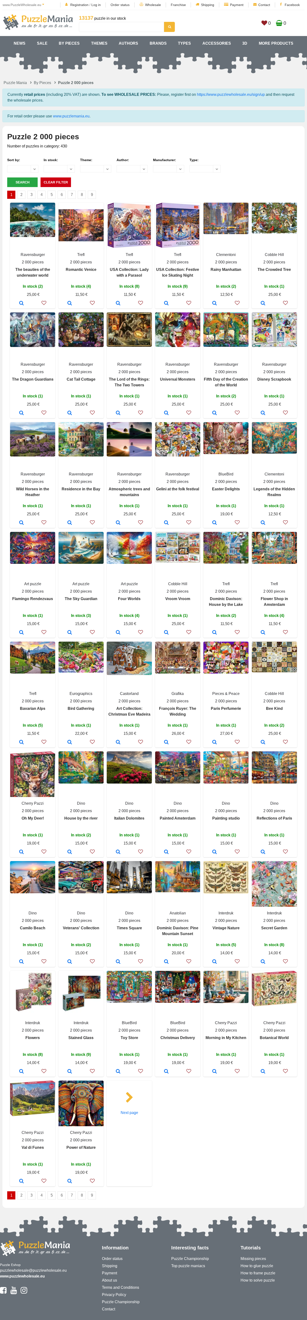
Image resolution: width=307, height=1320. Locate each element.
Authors (128, 43)
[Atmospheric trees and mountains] (118, 523)
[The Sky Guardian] (69, 633)
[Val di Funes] (21, 1181)
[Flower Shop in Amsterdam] (263, 633)
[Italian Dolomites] (118, 852)
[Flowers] (21, 1072)
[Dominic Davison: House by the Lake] (214, 633)
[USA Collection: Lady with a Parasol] (118, 303)
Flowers (32, 1038)
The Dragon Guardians (32, 379)
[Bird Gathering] (69, 742)
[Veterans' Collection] (69, 962)
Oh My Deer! (33, 818)
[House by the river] (69, 852)
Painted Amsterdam (177, 818)
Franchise (178, 5)
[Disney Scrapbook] (263, 413)
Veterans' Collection (81, 928)
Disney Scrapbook (274, 379)
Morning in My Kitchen (226, 1038)
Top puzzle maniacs (188, 1266)
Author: (123, 160)
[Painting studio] (214, 852)
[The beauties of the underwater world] (21, 303)
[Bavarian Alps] (21, 742)
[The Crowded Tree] (263, 303)
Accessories (216, 43)
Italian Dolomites (129, 818)
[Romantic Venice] (69, 303)
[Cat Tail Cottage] (69, 413)
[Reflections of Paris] (263, 852)
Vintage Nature (226, 928)
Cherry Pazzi (33, 803)
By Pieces (69, 43)
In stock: (51, 160)
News (19, 43)
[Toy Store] (118, 1072)
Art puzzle (32, 584)
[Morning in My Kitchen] (214, 1072)
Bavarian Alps (32, 708)
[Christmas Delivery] (166, 1072)
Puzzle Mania (15, 83)
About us (109, 1280)
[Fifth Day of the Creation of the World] (214, 413)
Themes (99, 43)
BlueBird (225, 474)
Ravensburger (33, 255)
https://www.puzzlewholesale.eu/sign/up (231, 94)
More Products (276, 43)
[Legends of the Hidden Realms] (263, 523)
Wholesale (153, 5)
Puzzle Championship (121, 1302)
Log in (96, 5)
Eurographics (81, 694)
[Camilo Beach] (21, 962)
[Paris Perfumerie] (214, 742)
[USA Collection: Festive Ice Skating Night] (166, 303)
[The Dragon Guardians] (21, 413)
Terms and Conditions (120, 1287)
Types (184, 43)
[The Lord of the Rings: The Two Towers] (118, 413)
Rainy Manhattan (226, 270)
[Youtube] (13, 1292)
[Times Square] (118, 962)
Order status (120, 5)
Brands (158, 43)
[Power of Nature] (69, 1181)
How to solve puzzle (258, 1280)
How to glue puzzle (257, 1266)
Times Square (129, 928)
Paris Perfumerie (226, 708)
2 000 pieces (33, 262)
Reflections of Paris (274, 818)
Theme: (86, 160)
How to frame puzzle (258, 1273)
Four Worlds (129, 599)
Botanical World (274, 1038)
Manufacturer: (164, 160)
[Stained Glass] (69, 1072)
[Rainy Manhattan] (214, 303)
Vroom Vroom (177, 599)
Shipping (207, 5)
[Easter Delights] (214, 523)
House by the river (81, 818)
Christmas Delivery (177, 1038)
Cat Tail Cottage (81, 379)
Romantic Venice (81, 270)
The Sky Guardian (81, 599)
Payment (236, 5)
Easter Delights (226, 489)
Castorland (129, 694)
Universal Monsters (177, 379)
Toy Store (129, 1038)
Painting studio (226, 818)
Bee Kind (274, 708)
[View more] (32, 236)
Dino (81, 803)
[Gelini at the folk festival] (166, 523)
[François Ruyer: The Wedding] (166, 742)
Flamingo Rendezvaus (32, 599)
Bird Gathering (81, 708)
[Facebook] (3, 1292)
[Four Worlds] (118, 633)
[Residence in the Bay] (69, 523)
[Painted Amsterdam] (166, 852)
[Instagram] (24, 1292)
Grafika (177, 694)
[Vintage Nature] (214, 962)
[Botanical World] (263, 1072)
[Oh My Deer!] (21, 852)
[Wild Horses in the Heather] (21, 523)
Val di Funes (33, 1147)
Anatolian (178, 913)
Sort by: (13, 160)
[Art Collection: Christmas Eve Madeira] (118, 742)
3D (244, 43)
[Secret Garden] (263, 962)
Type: (194, 160)
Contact (264, 5)
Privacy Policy (114, 1295)
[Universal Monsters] (166, 413)
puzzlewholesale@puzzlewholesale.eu (33, 1270)
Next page (129, 1113)
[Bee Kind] (263, 742)
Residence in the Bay (81, 489)
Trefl (81, 255)
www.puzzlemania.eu (71, 116)
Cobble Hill (274, 255)
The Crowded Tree (274, 270)
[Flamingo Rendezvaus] (21, 633)
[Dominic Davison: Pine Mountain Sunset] (166, 962)
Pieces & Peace (226, 694)
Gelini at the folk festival (177, 489)
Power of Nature (81, 1147)
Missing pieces (253, 1259)
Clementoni (226, 255)
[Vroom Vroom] (166, 633)
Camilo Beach (32, 928)
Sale (42, 43)
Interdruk (225, 913)
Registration (79, 5)
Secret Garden (274, 928)
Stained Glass (81, 1038)
